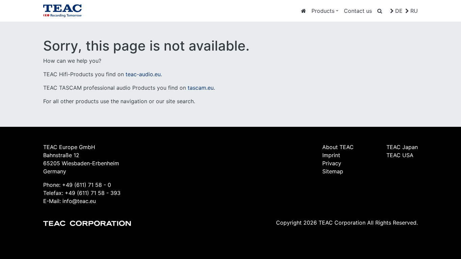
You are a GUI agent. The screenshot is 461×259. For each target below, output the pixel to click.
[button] (325, 11)
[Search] (380, 11)
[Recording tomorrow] (303, 11)
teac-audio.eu (143, 74)
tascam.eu (201, 87)
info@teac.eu (79, 201)
